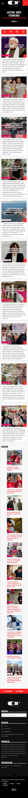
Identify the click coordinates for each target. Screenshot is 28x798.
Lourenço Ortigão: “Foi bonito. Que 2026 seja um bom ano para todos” (14, 86)
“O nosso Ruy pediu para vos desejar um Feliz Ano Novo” (14, 46)
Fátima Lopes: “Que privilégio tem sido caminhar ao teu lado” (14, 291)
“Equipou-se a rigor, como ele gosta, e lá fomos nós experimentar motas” (13, 560)
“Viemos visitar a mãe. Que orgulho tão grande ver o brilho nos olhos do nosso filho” (14, 126)
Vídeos (18, 783)
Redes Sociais (11, 37)
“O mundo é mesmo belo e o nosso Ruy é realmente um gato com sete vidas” (14, 333)
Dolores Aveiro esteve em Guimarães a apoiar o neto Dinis (14, 514)
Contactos (5, 785)
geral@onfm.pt (7, 731)
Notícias (4, 37)
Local (3, 202)
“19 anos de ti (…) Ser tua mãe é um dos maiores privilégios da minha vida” (14, 491)
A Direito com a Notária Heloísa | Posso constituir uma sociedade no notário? (14, 250)
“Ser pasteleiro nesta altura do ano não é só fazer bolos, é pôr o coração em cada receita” (14, 373)
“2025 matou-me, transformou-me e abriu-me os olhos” (14, 168)
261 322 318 (7, 728)
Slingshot (6, 781)
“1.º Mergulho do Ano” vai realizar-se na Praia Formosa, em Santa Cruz (14, 210)
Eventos (12, 783)
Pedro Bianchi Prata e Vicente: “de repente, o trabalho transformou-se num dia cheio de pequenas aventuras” (14, 609)
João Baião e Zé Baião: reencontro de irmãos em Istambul (13, 468)
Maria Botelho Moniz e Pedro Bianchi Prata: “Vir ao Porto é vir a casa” (14, 415)
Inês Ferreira (15, 13)
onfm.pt (6, 726)
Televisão (19, 118)
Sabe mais (4, 757)
